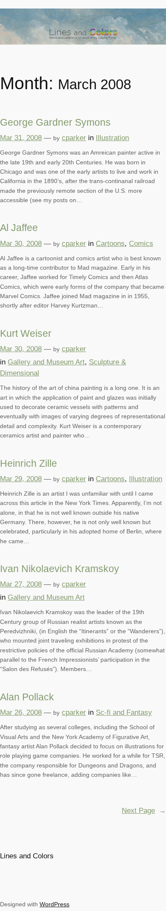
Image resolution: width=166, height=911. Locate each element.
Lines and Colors (27, 856)
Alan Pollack (27, 696)
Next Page (144, 811)
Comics (141, 244)
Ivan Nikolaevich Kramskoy (59, 568)
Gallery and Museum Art (46, 362)
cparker (74, 138)
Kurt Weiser (26, 333)
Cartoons (110, 244)
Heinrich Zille (28, 463)
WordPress (54, 904)
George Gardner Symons (55, 122)
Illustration (112, 138)
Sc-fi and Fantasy (124, 712)
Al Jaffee (19, 227)
